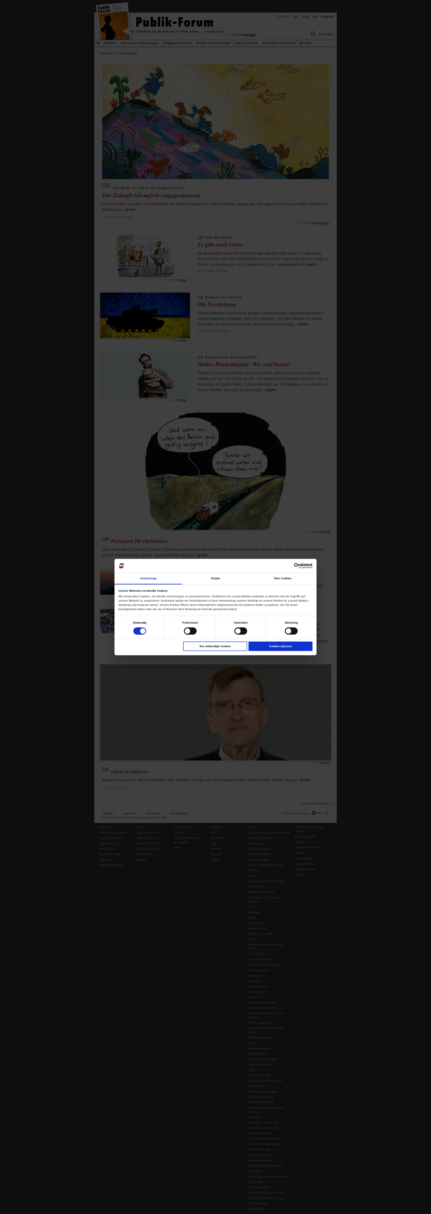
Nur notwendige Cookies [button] (215, 646)
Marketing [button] (291, 622)
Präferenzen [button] (190, 622)
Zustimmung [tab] (148, 578)
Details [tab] (215, 578)
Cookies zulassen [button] (280, 646)
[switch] (190, 630)
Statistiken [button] (241, 622)
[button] (140, 622)
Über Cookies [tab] (283, 578)
